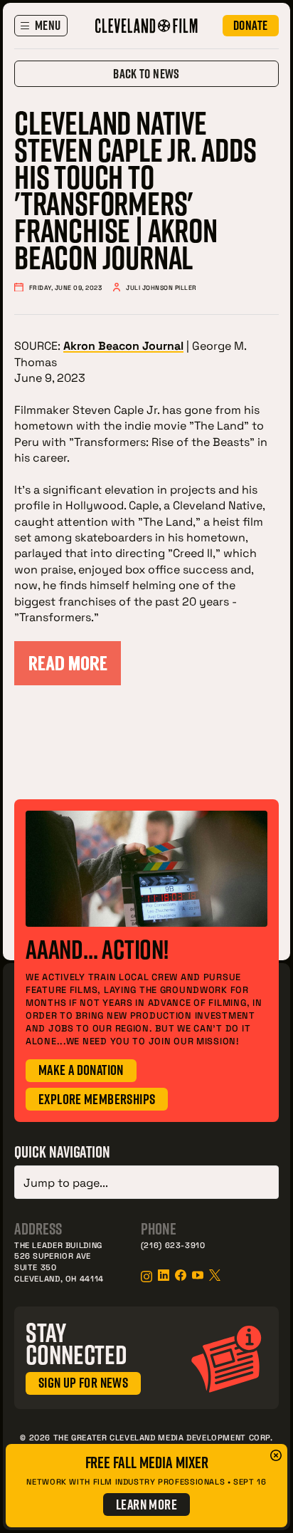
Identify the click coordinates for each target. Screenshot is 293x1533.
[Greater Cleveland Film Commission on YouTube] (197, 1275)
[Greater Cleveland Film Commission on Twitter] (214, 1275)
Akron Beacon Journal (123, 345)
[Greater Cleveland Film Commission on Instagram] (146, 1276)
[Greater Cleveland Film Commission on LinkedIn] (163, 1275)
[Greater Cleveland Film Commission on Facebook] (180, 1275)
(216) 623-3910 (173, 1245)
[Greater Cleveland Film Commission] (146, 25)
